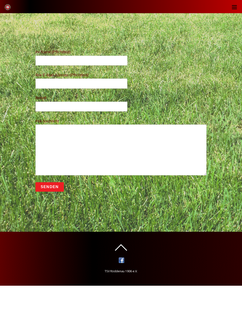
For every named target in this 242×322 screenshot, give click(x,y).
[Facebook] (121, 260)
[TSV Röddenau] (8, 8)
